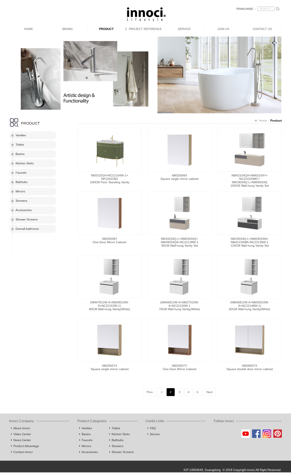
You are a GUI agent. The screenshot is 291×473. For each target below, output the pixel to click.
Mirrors (20, 191)
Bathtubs (21, 182)
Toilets (20, 144)
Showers (21, 200)
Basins (20, 154)
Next (209, 392)
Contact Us (262, 29)
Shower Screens (27, 219)
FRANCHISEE (244, 8)
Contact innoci (23, 452)
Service (184, 29)
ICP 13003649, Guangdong (202, 470)
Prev (150, 392)
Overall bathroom (27, 228)
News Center (22, 440)
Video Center (22, 434)
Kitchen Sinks (25, 163)
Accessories (24, 210)
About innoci (21, 428)
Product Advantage (26, 446)
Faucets (21, 172)
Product (106, 29)
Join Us (223, 29)
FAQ (153, 428)
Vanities (21, 135)
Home (28, 29)
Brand (67, 29)
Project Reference (145, 29)
